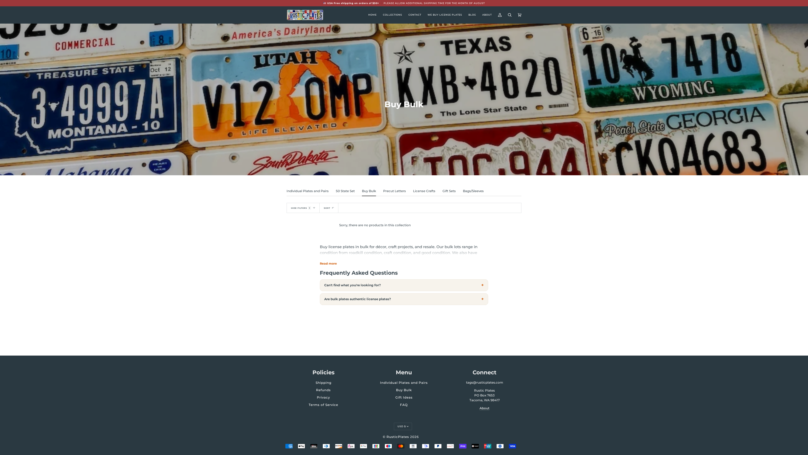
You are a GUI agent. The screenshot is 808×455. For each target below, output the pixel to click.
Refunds (323, 390)
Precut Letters (394, 191)
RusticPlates (398, 437)
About (484, 408)
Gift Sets (449, 191)
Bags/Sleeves (473, 191)
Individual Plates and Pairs (308, 191)
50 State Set (345, 191)
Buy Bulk (369, 191)
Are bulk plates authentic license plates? (357, 299)
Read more (328, 263)
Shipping (323, 383)
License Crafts (424, 191)
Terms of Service (323, 405)
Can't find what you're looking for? (352, 285)
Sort (327, 208)
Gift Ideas (404, 397)
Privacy (323, 397)
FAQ (404, 405)
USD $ (401, 426)
